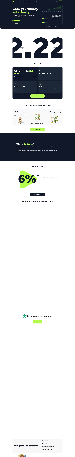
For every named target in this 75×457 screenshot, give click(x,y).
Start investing (15, 20)
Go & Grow (21, 1)
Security (36, 1)
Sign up (60, 1)
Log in (56, 1)
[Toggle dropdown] (50, 1)
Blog (32, 1)
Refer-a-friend (25, 1)
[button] (51, 440)
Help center (29, 1)
